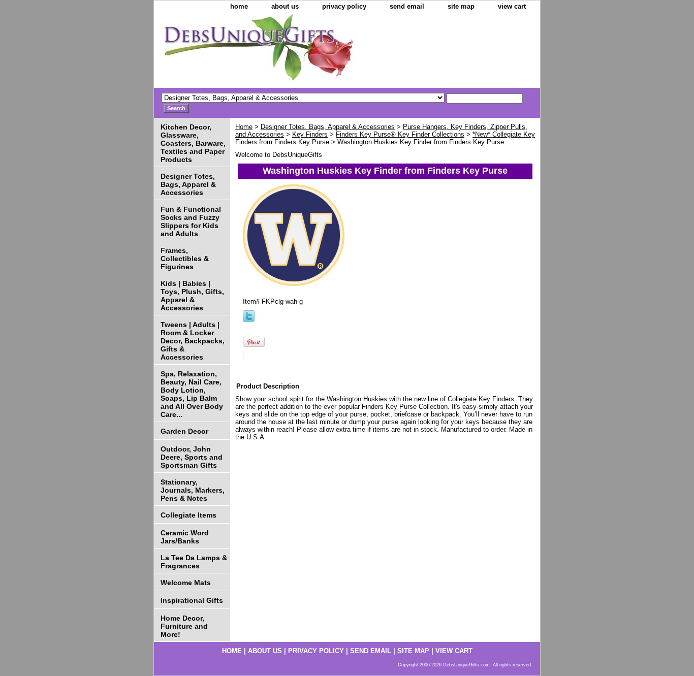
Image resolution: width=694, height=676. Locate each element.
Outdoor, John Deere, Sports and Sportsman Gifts (192, 457)
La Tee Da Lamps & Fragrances (194, 562)
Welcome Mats (186, 582)
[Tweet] (249, 320)
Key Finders (310, 134)
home (239, 6)
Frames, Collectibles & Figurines (185, 258)
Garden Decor (184, 431)
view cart (512, 6)
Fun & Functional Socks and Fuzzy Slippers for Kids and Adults (191, 221)
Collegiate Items (188, 515)
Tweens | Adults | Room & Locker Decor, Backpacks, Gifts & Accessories (193, 340)
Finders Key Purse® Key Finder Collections (400, 134)
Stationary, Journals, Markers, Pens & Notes (193, 490)
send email (407, 6)
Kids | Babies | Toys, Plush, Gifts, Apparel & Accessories (192, 295)
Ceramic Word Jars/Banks (185, 537)
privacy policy (344, 6)
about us (285, 6)
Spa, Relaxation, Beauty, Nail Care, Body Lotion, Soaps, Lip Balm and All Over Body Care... (192, 394)
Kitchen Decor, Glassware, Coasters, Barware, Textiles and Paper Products (193, 143)
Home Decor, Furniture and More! (184, 626)
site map (461, 6)
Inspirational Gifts (192, 600)
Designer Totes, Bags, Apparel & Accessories (328, 127)
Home (244, 127)
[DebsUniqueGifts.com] (281, 51)
